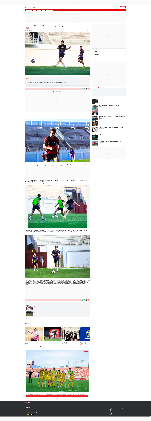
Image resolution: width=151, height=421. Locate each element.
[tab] (28, 78)
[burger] (125, 7)
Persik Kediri (37, 112)
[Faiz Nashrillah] (26, 322)
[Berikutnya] (89, 378)
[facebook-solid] (84, 88)
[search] (119, 6)
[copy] (88, 88)
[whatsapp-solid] (82, 88)
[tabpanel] (57, 83)
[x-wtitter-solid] (86, 88)
